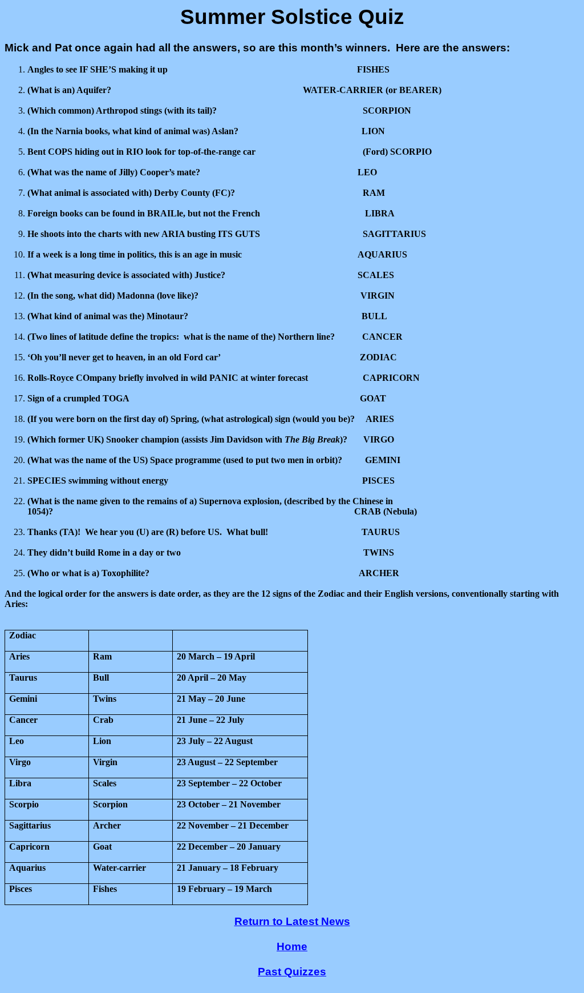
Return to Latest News (292, 921)
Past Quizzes (292, 972)
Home (292, 946)
